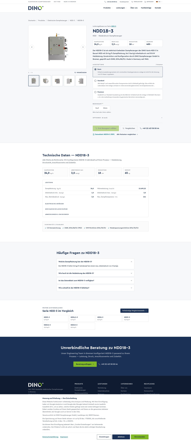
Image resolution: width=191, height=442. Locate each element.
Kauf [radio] (97, 108)
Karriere (124, 391)
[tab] (33, 80)
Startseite (31, 20)
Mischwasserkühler (81, 393)
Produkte (107, 8)
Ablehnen (121, 437)
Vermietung (102, 388)
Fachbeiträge (146, 8)
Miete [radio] (105, 108)
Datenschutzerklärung (50, 437)
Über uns (134, 8)
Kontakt (158, 8)
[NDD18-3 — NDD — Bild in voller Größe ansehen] (57, 47)
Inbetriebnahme (103, 391)
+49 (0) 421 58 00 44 (151, 128)
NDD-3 (72, 20)
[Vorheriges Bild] (32, 47)
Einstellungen (104, 437)
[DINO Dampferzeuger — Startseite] (35, 8)
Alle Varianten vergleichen (126, 134)
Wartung (101, 394)
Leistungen (120, 8)
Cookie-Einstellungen (152, 394)
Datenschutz (148, 391)
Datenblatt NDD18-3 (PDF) (105, 134)
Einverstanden (140, 437)
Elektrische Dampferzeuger (57, 20)
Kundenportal (124, 1)
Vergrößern (82, 72)
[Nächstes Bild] (83, 47)
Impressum (64, 437)
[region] (76, 416)
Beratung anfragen (83, 364)
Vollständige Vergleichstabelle (133, 310)
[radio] (128, 72)
